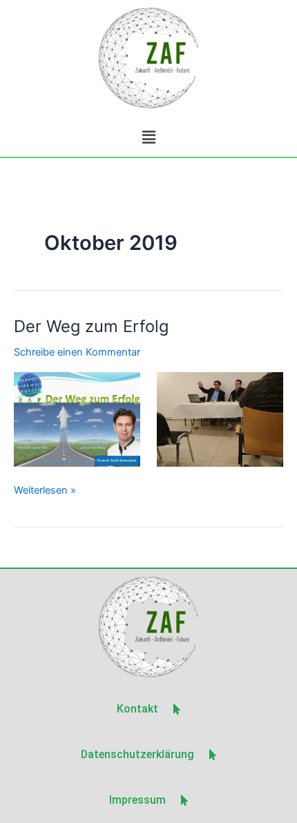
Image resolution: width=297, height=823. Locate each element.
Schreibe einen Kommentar (77, 352)
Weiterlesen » (45, 489)
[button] (148, 137)
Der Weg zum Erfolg (91, 326)
